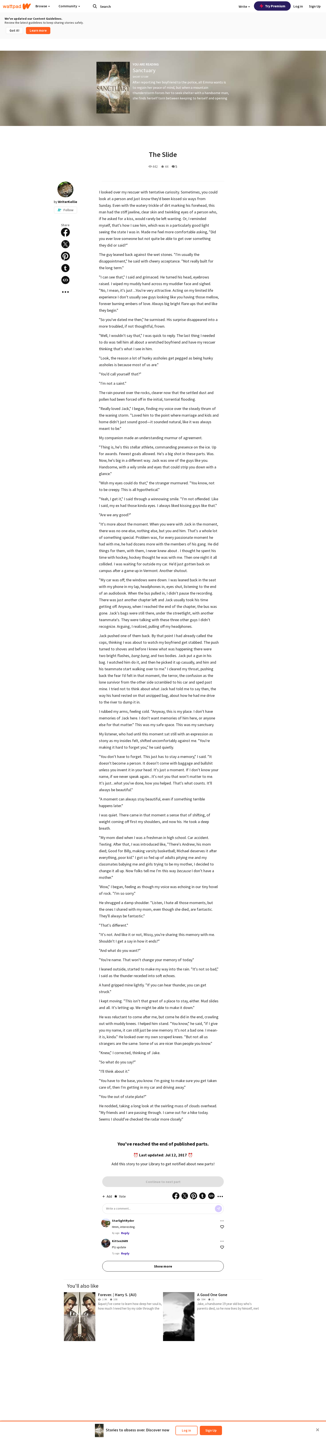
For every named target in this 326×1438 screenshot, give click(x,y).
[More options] (222, 1220)
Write (243, 6)
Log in (186, 1430)
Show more (163, 1266)
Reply (125, 1233)
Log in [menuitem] (298, 6)
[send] (218, 1208)
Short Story (140, 76)
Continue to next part (163, 1181)
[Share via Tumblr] (65, 268)
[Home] (17, 6)
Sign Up (210, 1430)
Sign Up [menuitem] (315, 6)
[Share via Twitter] (65, 244)
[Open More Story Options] (65, 292)
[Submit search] (95, 6)
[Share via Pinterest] (65, 256)
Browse (41, 6)
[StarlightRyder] (105, 1222)
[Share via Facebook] (65, 232)
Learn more (38, 30)
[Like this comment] (222, 1227)
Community (68, 6)
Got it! (14, 30)
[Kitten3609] (105, 1243)
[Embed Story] (65, 280)
